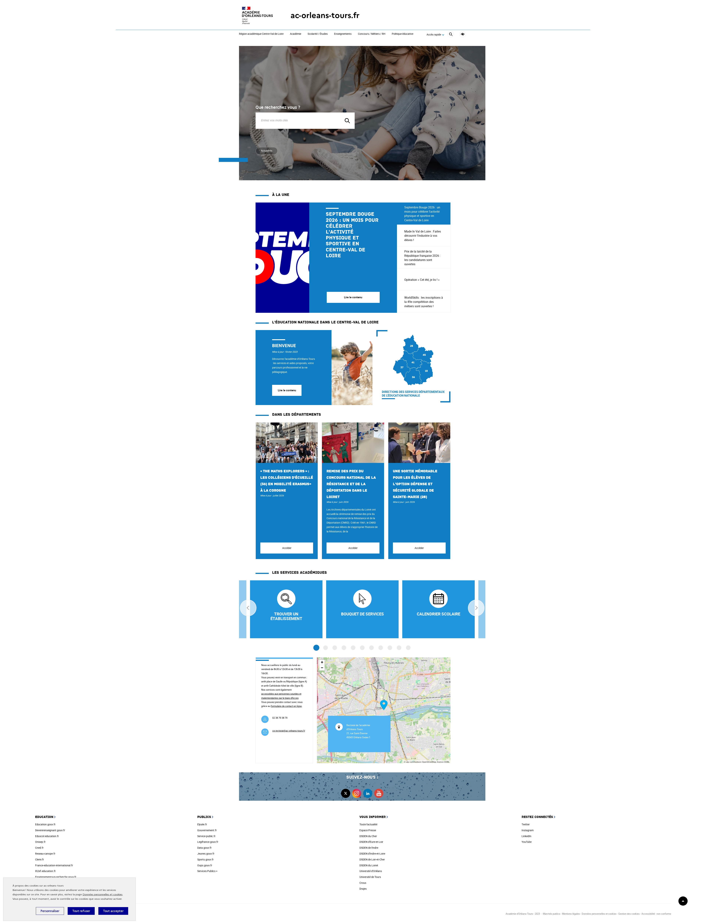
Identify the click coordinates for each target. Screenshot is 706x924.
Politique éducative (402, 34)
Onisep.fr (40, 842)
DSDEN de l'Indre (368, 847)
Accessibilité (462, 34)
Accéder (286, 548)
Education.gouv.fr (45, 824)
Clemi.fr (39, 859)
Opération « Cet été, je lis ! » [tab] (422, 280)
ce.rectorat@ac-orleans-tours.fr (288, 730)
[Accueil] (257, 15)
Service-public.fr (206, 836)
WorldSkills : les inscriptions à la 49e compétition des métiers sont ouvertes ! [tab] (423, 302)
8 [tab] (380, 647)
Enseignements (343, 34)
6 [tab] (362, 647)
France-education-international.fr (54, 865)
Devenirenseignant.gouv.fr (50, 830)
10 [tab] (399, 647)
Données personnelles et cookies (102, 894)
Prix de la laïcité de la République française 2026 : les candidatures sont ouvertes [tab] (422, 257)
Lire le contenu (287, 390)
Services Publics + (207, 871)
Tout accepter (113, 911)
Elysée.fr (202, 824)
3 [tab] (334, 647)
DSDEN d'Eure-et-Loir (371, 842)
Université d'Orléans (370, 871)
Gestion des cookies (629, 913)
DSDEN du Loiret (368, 865)
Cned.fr (39, 847)
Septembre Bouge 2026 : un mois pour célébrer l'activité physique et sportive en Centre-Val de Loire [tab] (422, 213)
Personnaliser (49, 911)
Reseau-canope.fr (45, 853)
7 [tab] (371, 647)
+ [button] (322, 662)
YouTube (527, 842)
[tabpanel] (326, 258)
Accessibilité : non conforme (656, 913)
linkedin (367, 793)
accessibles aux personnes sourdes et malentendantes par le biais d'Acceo (281, 695)
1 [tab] (316, 648)
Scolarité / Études (318, 34)
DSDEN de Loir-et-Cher (372, 859)
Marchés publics (551, 913)
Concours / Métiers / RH (371, 34)
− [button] (322, 667)
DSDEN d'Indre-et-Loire (372, 853)
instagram (356, 793)
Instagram (528, 830)
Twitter (526, 824)
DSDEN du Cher (368, 836)
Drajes (363, 888)
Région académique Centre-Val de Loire (261, 34)
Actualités (266, 150)
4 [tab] (344, 647)
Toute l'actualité (368, 824)
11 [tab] (408, 647)
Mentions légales (571, 913)
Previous (248, 608)
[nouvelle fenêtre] (438, 609)
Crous (362, 882)
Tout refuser (81, 911)
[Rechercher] (451, 35)
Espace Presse (367, 830)
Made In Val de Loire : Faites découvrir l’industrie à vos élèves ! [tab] (422, 235)
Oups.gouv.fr (204, 865)
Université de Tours (370, 877)
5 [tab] (353, 647)
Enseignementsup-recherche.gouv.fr (55, 877)
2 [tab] (325, 647)
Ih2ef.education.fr (45, 871)
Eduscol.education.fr (47, 836)
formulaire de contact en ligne (286, 706)
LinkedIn (526, 836)
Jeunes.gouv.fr (205, 853)
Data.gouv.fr (204, 847)
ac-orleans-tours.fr (324, 15)
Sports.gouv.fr (205, 859)
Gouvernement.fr (207, 830)
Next (476, 608)
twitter (345, 793)
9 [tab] (390, 647)
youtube (378, 793)
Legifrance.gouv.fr (207, 842)
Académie (295, 34)
